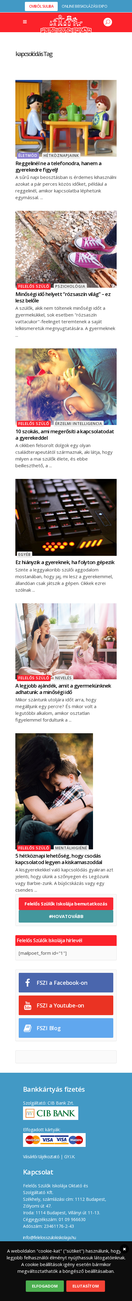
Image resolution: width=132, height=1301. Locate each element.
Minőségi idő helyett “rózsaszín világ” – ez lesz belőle (63, 297)
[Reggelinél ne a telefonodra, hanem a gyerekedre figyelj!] (66, 118)
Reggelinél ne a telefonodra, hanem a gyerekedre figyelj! (58, 166)
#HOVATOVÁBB (66, 916)
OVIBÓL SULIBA (41, 6)
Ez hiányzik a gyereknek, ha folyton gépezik (64, 562)
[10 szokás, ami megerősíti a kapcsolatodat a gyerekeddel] (66, 386)
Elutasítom (85, 1286)
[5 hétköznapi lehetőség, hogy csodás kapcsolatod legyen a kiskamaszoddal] (54, 790)
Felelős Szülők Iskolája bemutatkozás (66, 904)
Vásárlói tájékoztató (41, 1156)
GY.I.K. (69, 1156)
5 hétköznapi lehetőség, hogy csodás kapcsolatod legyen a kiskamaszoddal (58, 859)
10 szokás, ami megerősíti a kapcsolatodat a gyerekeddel (64, 434)
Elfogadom (45, 1286)
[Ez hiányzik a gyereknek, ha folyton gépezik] (66, 517)
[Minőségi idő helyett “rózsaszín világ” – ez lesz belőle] (66, 248)
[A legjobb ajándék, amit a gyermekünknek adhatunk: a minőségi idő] (66, 641)
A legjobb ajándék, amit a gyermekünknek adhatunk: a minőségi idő (63, 689)
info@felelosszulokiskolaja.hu (49, 1237)
